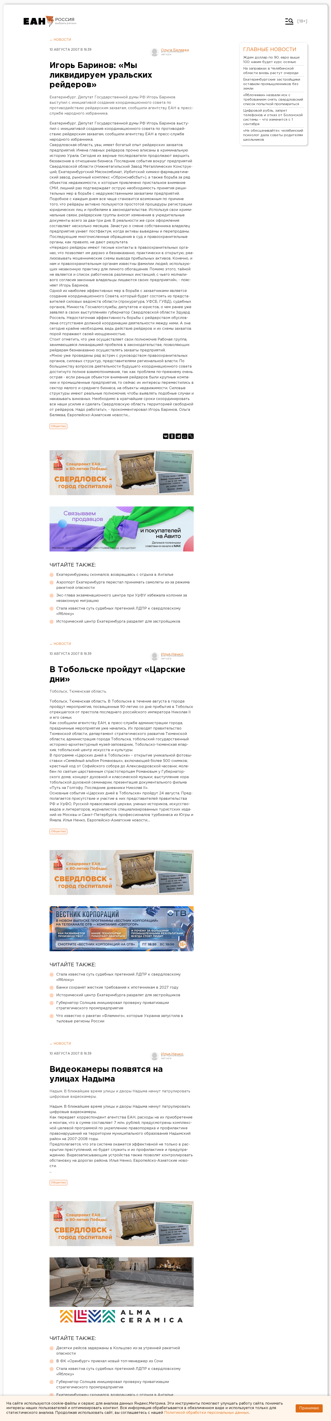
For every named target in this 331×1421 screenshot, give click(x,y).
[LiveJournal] (191, 436)
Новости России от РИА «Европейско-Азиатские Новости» (39, 21)
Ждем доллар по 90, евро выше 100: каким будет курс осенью (271, 59)
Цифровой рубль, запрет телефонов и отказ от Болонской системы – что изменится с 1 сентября (273, 117)
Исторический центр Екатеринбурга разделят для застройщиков (118, 621)
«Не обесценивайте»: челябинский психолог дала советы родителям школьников (273, 135)
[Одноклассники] (172, 436)
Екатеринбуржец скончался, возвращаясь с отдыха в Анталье (114, 574)
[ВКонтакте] (165, 436)
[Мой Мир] (184, 436)
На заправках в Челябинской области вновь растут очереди (270, 71)
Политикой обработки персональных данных (206, 1412)
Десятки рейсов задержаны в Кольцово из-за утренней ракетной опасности (118, 1350)
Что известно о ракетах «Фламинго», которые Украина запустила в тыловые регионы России (119, 1018)
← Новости (60, 39)
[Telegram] (178, 436)
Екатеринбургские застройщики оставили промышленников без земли (271, 84)
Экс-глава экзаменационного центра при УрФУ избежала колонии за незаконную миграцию (121, 598)
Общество (58, 426)
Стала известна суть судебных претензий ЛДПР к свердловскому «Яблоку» (118, 611)
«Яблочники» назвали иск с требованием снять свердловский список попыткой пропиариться (273, 100)
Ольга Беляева (175, 50)
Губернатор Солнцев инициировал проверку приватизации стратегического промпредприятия (112, 1005)
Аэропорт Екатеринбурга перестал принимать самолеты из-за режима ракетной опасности (123, 585)
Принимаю (309, 1408)
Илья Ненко (172, 654)
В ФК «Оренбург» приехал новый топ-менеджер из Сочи (109, 1361)
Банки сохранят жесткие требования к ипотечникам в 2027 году (117, 987)
